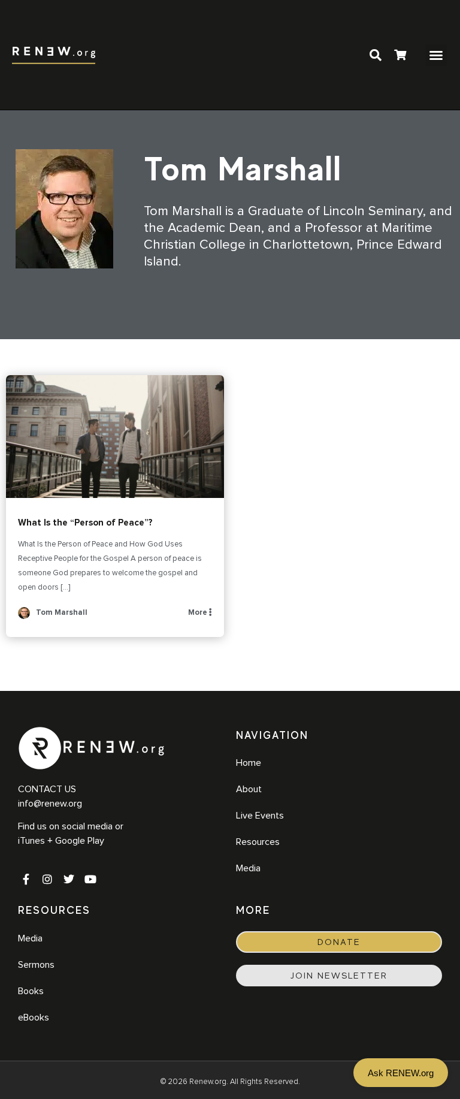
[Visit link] (400, 56)
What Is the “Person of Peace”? (115, 436)
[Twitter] (69, 879)
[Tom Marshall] (24, 617)
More (198, 613)
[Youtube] (90, 879)
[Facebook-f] (26, 879)
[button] (436, 55)
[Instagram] (47, 879)
